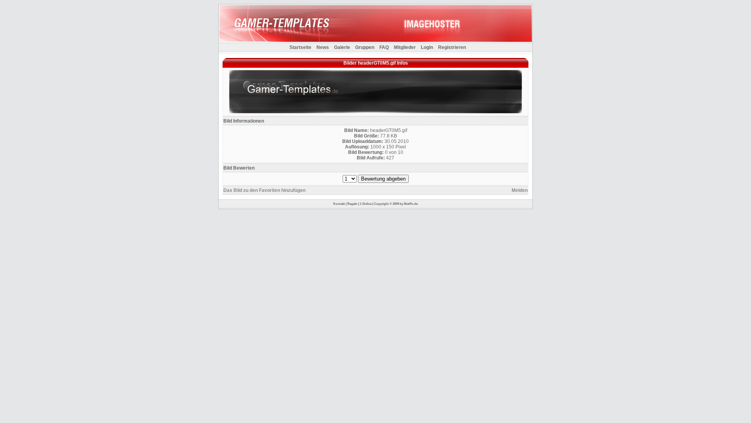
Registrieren (452, 47)
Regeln (352, 204)
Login (427, 47)
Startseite (300, 47)
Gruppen (364, 47)
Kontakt (339, 204)
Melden (520, 190)
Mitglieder (405, 47)
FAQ (384, 47)
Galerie (342, 47)
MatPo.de (411, 204)
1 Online (366, 204)
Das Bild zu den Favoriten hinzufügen (264, 190)
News (322, 47)
